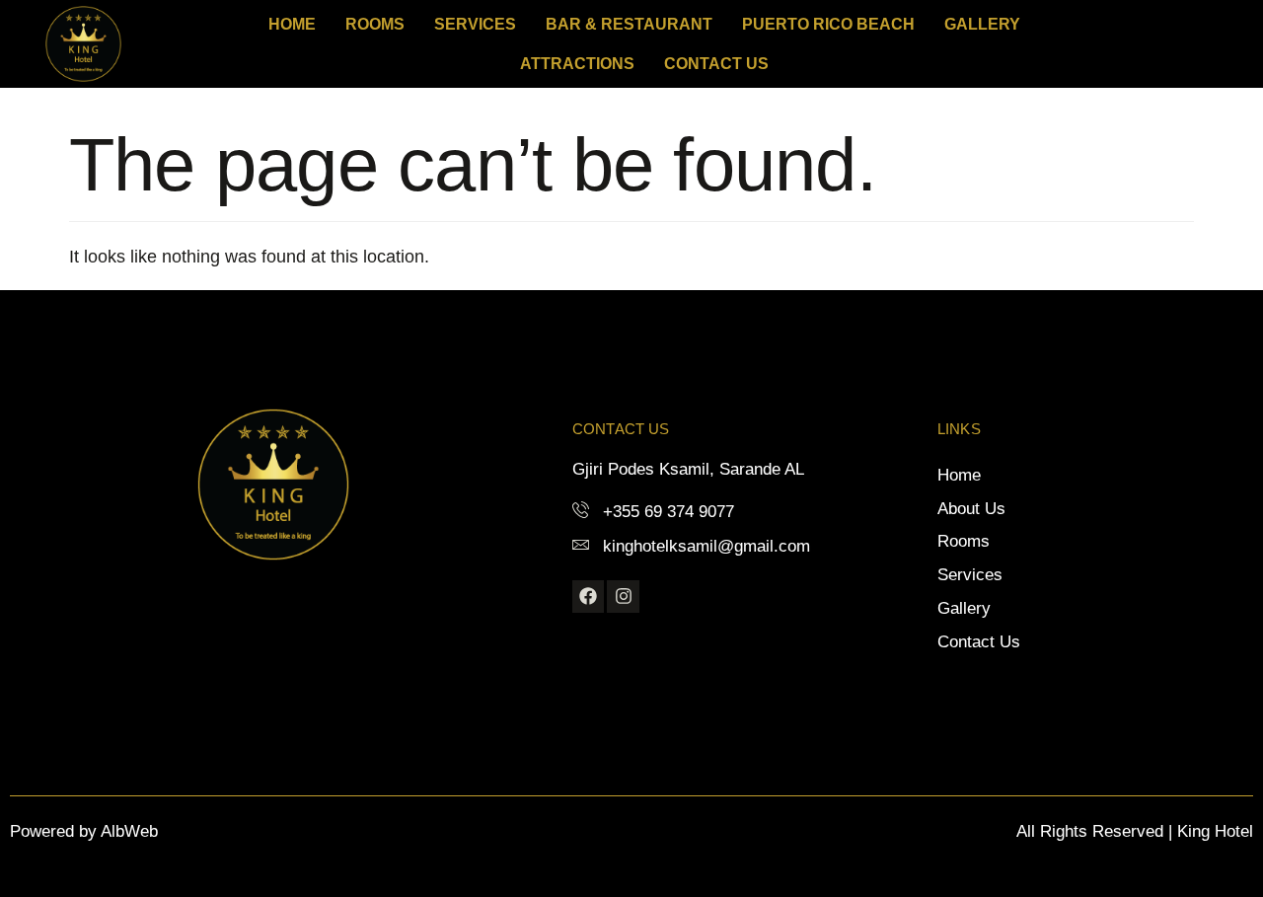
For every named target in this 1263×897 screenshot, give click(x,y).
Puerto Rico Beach (828, 24)
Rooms (375, 24)
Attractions (577, 63)
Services (475, 24)
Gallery (982, 24)
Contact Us (716, 63)
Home (292, 24)
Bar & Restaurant (629, 24)
